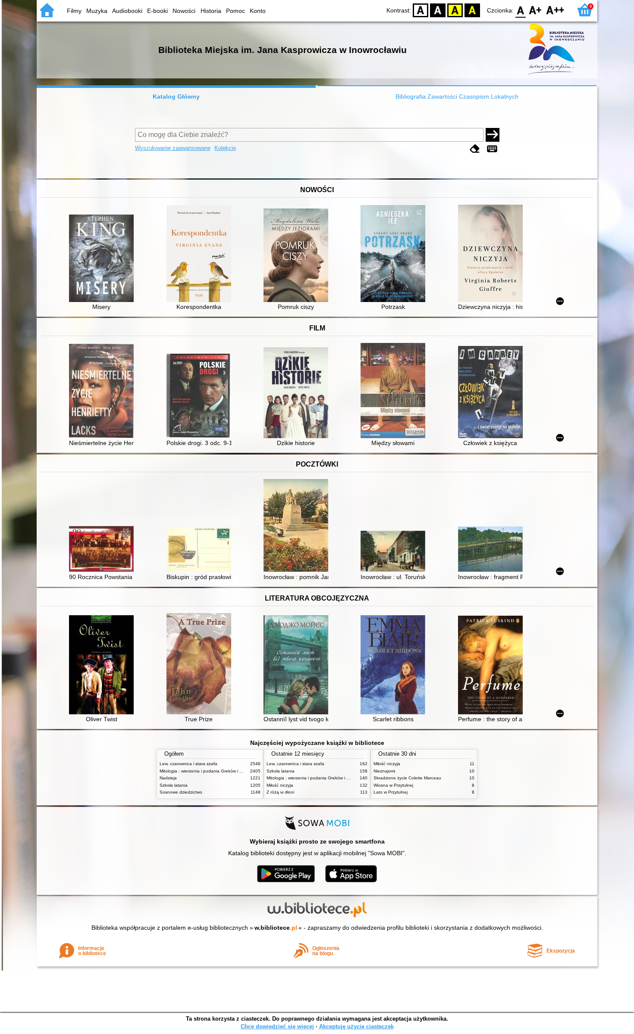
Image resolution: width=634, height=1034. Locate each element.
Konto (258, 10)
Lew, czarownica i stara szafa (188, 763)
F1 (535, 9)
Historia (211, 10)
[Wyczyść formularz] (475, 148)
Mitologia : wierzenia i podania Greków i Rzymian (208, 771)
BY (472, 9)
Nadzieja (168, 778)
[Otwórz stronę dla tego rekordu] (103, 259)
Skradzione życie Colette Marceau (407, 778)
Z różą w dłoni (280, 792)
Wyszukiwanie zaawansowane (172, 148)
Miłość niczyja (280, 785)
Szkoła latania (174, 785)
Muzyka (96, 10)
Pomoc (235, 10)
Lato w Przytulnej (390, 792)
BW (437, 9)
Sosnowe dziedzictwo (181, 792)
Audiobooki (127, 10)
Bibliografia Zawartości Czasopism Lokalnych (456, 96)
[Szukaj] (492, 135)
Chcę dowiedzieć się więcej (277, 1026)
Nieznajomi (384, 771)
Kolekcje (225, 148)
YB (455, 9)
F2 (555, 9)
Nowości (184, 10)
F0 (521, 9)
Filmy (74, 10)
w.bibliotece (275, 927)
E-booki (157, 10)
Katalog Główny (176, 96)
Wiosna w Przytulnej (393, 785)
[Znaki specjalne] (492, 148)
